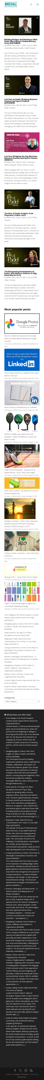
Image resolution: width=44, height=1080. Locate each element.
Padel (26, 48)
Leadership (8, 48)
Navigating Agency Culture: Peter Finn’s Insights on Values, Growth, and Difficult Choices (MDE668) (21, 626)
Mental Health (18, 48)
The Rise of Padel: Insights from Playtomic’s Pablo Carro (18, 214)
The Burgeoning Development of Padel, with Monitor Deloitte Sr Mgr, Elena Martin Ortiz (20, 273)
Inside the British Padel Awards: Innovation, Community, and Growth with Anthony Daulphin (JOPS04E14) (21, 689)
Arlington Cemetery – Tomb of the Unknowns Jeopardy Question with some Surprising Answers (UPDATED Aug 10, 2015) (21, 524)
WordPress (22, 1077)
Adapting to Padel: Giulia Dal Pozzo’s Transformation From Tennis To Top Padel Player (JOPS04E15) (20, 641)
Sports (31, 165)
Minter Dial (11, 45)
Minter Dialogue (10, 165)
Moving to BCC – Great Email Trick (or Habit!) (20, 577)
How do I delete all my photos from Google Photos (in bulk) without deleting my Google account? (20, 338)
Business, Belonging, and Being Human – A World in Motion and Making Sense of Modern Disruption (21, 659)
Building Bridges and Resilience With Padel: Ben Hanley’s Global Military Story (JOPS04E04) (20, 41)
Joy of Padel (32, 45)
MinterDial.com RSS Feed (19, 714)
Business (31, 162)
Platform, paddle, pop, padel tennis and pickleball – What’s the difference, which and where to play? (20, 437)
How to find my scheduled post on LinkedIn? (20, 407)
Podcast (32, 48)
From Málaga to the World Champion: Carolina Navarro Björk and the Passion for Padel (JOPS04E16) (21, 617)
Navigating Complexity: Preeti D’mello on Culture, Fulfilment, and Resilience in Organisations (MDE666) (19, 668)
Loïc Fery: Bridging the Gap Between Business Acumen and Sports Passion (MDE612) (20, 158)
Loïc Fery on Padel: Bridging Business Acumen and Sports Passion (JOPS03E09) (20, 101)
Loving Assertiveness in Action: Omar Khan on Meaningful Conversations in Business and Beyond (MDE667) (21, 650)
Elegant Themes (21, 1074)
